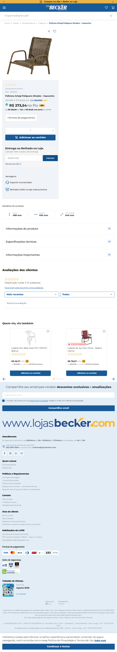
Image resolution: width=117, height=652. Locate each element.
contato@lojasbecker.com (44, 447)
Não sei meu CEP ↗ (13, 164)
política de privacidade (38, 401)
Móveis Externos (28, 23)
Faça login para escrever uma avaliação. (14, 88)
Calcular (50, 158)
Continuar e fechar (58, 646)
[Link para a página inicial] (7, 23)
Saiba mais (100, 640)
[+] (53, 130)
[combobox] (58, 16)
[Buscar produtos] (111, 15)
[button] (49, 31)
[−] (8, 130)
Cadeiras (42, 23)
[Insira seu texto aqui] (106, 7)
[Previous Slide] (4, 1)
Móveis (16, 23)
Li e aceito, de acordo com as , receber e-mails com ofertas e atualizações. (45, 401)
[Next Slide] (113, 1)
